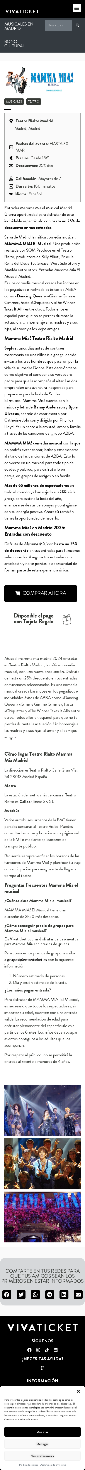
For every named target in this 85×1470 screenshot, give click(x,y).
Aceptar (42, 1431)
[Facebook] (29, 1350)
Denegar (42, 1443)
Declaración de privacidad (53, 1465)
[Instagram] (38, 1350)
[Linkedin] (55, 1350)
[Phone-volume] (42, 1368)
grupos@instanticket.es (27, 959)
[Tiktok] (46, 1350)
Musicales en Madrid (18, 26)
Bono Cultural (14, 43)
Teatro (33, 101)
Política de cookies (28, 1465)
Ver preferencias (42, 1455)
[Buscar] (77, 25)
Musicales (14, 101)
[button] (78, 1391)
